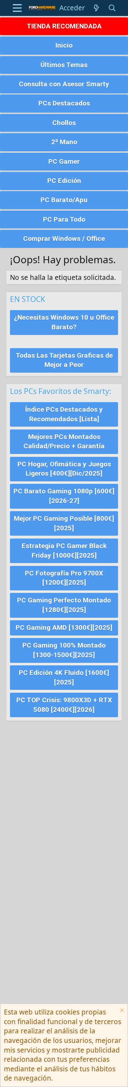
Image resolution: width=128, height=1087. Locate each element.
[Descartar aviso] (121, 1011)
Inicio (64, 45)
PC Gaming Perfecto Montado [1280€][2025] (64, 605)
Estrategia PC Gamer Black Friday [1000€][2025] (64, 550)
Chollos (64, 123)
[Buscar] (112, 8)
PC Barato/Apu (64, 200)
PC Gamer (64, 161)
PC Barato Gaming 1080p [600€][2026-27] (64, 496)
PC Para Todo (64, 219)
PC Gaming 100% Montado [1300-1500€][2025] (64, 650)
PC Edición (64, 181)
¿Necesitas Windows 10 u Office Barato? (64, 322)
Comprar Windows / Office (64, 238)
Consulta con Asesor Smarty (64, 84)
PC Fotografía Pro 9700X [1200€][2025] (64, 578)
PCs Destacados (64, 103)
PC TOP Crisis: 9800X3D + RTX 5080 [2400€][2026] (64, 705)
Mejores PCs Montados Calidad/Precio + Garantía (64, 441)
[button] (17, 8)
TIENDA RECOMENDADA (64, 26)
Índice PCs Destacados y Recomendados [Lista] (64, 414)
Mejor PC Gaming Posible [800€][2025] (64, 523)
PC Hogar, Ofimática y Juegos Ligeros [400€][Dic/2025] (64, 469)
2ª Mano (64, 142)
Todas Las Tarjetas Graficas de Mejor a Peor (64, 360)
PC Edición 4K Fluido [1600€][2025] (64, 677)
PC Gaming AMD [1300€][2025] (64, 627)
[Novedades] (96, 8)
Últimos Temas (64, 65)
